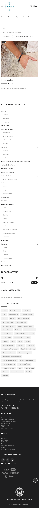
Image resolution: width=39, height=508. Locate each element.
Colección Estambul (7, 172)
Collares (4, 183)
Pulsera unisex (7, 80)
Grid (4, 28)
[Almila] (9, 6)
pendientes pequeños (9, 360)
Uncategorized (6, 265)
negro (28, 341)
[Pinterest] (12, 460)
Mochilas (5, 143)
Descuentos (5, 197)
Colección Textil (6, 176)
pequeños (6, 237)
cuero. (28, 337)
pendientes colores (9, 233)
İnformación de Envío (7, 418)
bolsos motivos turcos (25, 326)
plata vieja (4, 240)
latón (13, 341)
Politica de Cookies (7, 428)
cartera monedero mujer (10, 179)
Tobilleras (4, 262)
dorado (5, 341)
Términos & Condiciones (8, 421)
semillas (28, 372)
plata (19, 368)
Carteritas (6, 154)
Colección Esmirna (7, 168)
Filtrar (34, 282)
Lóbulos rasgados (8, 222)
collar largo (18, 337)
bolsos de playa (8, 322)
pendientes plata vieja (27, 360)
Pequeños (6, 122)
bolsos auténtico (23, 318)
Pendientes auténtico (28, 349)
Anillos (3, 111)
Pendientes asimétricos (10, 229)
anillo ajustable (15, 311)
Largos (5, 190)
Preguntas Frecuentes (8, 449)
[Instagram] (8, 460)
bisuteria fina (7, 211)
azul (4, 314)
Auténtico (6, 150)
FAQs (30, 499)
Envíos (3, 443)
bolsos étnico (7, 330)
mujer (20, 341)
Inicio (3, 17)
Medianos (6, 118)
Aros (4, 207)
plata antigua (29, 368)
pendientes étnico (24, 364)
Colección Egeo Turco (8, 165)
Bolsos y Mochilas (7, 129)
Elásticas (5, 254)
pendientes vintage (9, 364)
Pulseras (4, 244)
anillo (4, 311)
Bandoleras (6, 132)
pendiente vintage (8, 368)
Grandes (5, 114)
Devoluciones (5, 425)
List (7, 28)
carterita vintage (20, 334)
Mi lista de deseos (6, 442)
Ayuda (3, 447)
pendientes (30, 345)
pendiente (20, 345)
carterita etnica (29, 330)
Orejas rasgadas (8, 345)
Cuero (5, 158)
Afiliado (3, 427)
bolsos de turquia (8, 326)
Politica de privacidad (13, 499)
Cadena (5, 247)
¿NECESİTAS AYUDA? (7, 405)
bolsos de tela (7, 140)
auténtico (26, 311)
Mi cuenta (4, 438)
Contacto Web (5, 423)
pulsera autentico (16, 372)
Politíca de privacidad (7, 419)
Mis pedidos (4, 440)
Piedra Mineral (7, 193)
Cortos (5, 186)
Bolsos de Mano (8, 136)
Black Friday (5, 125)
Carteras (4, 147)
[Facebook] (3, 460)
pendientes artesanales (10, 349)
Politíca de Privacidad (7, 445)
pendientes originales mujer (12, 356)
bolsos (12, 318)
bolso (4, 318)
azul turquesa (13, 314)
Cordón (5, 251)
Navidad (4, 201)
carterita (18, 330)
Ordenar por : (7, 36)
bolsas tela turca (27, 314)
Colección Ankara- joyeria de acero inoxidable (15, 161)
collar (32, 334)
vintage (5, 375)
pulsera (5, 372)
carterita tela (7, 334)
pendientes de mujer (7, 204)
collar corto (7, 337)
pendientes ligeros (25, 353)
